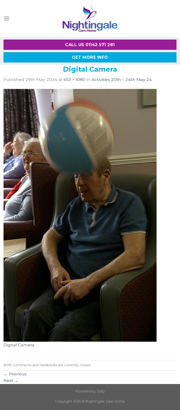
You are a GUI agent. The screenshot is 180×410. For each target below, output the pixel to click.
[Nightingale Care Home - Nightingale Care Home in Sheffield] (90, 18)
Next (11, 380)
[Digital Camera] (80, 214)
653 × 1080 (74, 79)
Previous (15, 373)
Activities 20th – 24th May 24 (121, 79)
